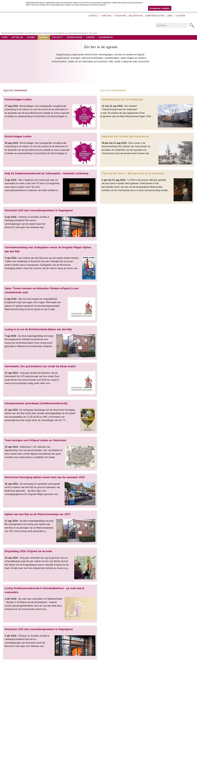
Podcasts (57, 37)
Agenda (43, 37)
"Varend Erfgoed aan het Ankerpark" (120, 109)
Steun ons (120, 15)
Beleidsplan (136, 15)
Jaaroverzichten (154, 15)
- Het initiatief (120, 105)
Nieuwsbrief (106, 37)
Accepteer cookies (160, 8)
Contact (93, 15)
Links (170, 15)
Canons (90, 37)
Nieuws (31, 37)
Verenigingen (74, 37)
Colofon (180, 15)
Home (5, 37)
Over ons (106, 15)
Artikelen (17, 37)
